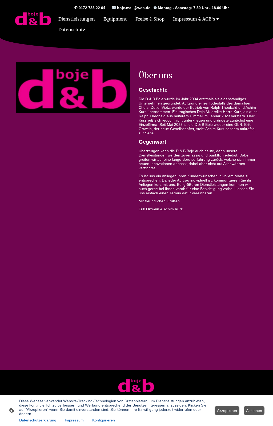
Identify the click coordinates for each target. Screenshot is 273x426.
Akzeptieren (227, 410)
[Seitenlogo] (33, 18)
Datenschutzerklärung (37, 420)
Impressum (74, 420)
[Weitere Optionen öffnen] (96, 30)
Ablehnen (254, 410)
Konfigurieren (103, 420)
